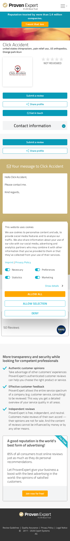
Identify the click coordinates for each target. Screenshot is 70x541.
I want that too (35, 24)
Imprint (9, 262)
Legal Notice (61, 527)
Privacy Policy (23, 262)
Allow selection (35, 303)
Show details (52, 285)
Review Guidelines (11, 527)
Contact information (32, 125)
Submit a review (35, 95)
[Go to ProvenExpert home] (20, 7)
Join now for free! (35, 493)
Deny (35, 313)
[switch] (37, 269)
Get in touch (36, 113)
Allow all (35, 294)
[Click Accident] (17, 71)
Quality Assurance (30, 527)
